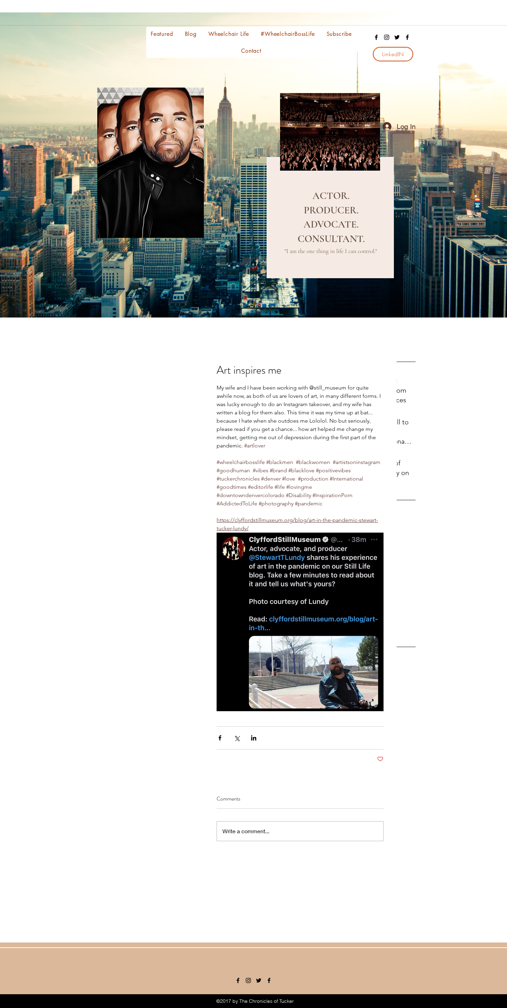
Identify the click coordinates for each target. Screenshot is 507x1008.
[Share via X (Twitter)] (236, 738)
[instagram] (386, 37)
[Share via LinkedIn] (253, 738)
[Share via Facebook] (220, 738)
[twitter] (397, 37)
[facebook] (376, 37)
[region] (329, 191)
